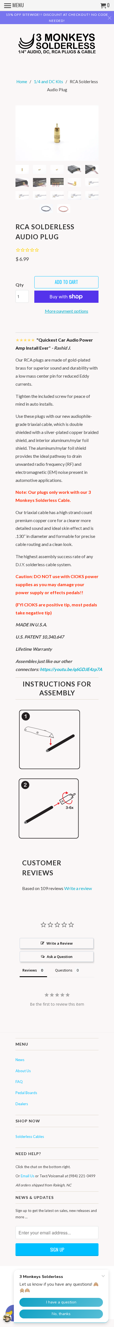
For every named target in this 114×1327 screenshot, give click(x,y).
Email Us (27, 1176)
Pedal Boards (26, 1092)
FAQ (19, 1081)
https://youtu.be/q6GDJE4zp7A (71, 669)
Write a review (78, 888)
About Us (23, 1071)
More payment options (66, 311)
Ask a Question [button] (59, 956)
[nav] (14, 5)
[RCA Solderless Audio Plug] (57, 133)
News (19, 1059)
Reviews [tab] (29, 970)
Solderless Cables (29, 1136)
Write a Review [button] (59, 943)
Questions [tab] (63, 970)
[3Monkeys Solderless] (57, 43)
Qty (19, 284)
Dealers (21, 1104)
